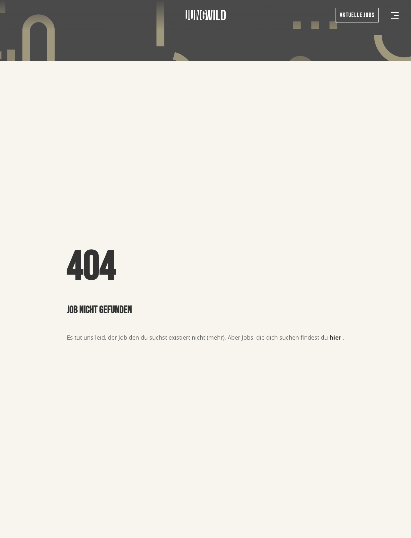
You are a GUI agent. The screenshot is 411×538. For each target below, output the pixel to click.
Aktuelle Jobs (357, 15)
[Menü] (395, 15)
